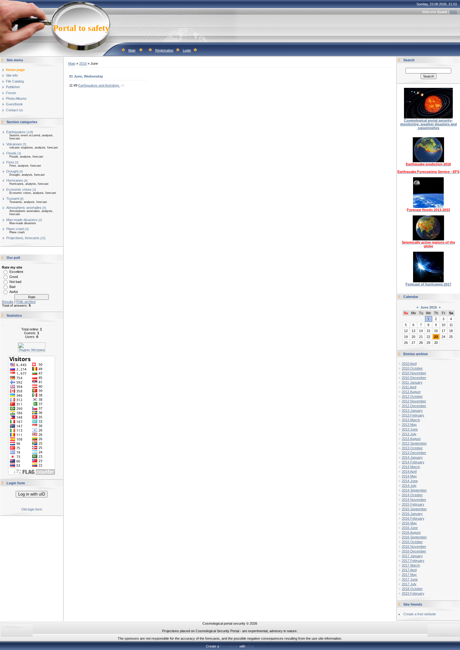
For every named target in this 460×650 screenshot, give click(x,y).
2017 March (411, 565)
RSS (453, 12)
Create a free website (419, 614)
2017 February (413, 560)
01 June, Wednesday (86, 76)
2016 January (412, 514)
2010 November (414, 373)
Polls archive (26, 302)
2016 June (410, 528)
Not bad (15, 282)
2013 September (414, 443)
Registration (164, 50)
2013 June (410, 429)
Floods (11, 153)
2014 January (412, 457)
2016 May (409, 523)
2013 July (409, 434)
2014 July (409, 485)
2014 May (409, 476)
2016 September (414, 537)
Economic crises (19, 189)
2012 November (414, 401)
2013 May (409, 424)
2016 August (411, 532)
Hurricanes (14, 180)
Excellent (16, 272)
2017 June (410, 579)
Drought (12, 171)
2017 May (409, 575)
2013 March (411, 420)
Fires (10, 162)
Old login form (31, 509)
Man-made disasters (22, 220)
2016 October (412, 542)
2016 (83, 63)
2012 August (411, 392)
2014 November (414, 499)
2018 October (412, 589)
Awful (13, 292)
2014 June (410, 481)
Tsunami (12, 198)
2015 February (413, 504)
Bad (12, 287)
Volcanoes (14, 144)
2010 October (412, 368)
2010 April (409, 363)
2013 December (414, 453)
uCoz (250, 646)
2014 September (414, 490)
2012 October (412, 396)
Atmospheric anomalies (24, 207)
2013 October (412, 448)
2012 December (414, 406)
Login (187, 50)
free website (229, 646)
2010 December (414, 378)
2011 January (412, 382)
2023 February (413, 593)
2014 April (409, 471)
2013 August (411, 439)
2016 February (413, 518)
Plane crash (15, 229)
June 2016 (428, 307)
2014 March (411, 467)
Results (7, 302)
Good (13, 277)
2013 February (413, 415)
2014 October (412, 495)
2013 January (412, 410)
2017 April (409, 570)
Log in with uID (31, 494)
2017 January (412, 556)
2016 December (414, 551)
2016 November (414, 546)
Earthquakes (16, 132)
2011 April (409, 387)
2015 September (414, 509)
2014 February (413, 462)
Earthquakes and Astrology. (99, 85)
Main (131, 50)
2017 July (409, 584)
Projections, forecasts (22, 238)
